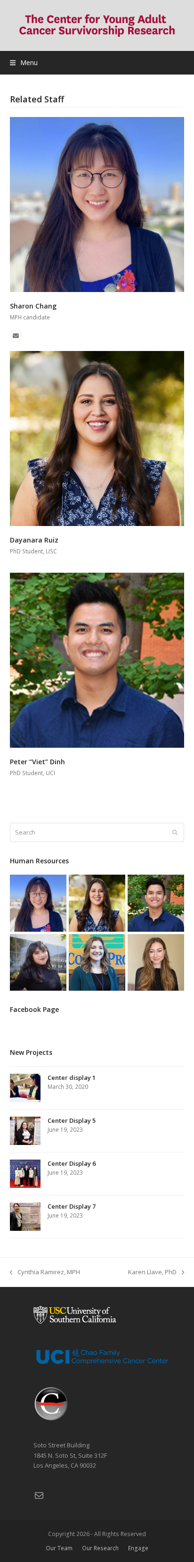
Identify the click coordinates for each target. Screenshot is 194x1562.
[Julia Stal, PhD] (156, 961)
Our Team (59, 1548)
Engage (138, 1548)
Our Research (100, 1548)
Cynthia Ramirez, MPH (45, 1272)
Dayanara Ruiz (34, 539)
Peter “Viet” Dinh (37, 761)
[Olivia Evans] (97, 961)
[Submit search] (175, 832)
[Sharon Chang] (97, 204)
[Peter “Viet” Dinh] (97, 659)
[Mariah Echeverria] (38, 961)
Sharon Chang (33, 305)
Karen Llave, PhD (152, 1272)
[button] (24, 62)
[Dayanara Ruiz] (97, 438)
